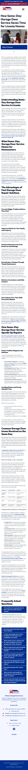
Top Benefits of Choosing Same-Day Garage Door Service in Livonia (13, 180)
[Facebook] (14, 729)
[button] (23, 9)
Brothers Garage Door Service (14, 696)
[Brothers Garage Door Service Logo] (7, 8)
